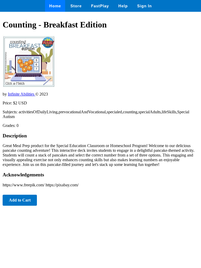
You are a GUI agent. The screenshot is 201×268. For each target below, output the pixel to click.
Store (76, 6)
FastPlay (100, 6)
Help (123, 6)
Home (55, 6)
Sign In (144, 6)
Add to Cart (20, 200)
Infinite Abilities (21, 94)
